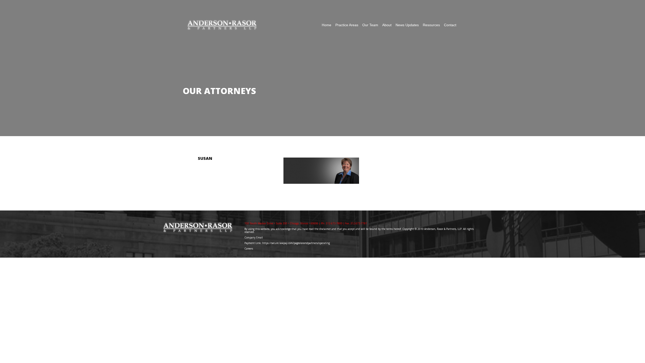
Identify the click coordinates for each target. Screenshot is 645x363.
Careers (249, 248)
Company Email (253, 237)
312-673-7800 (334, 223)
